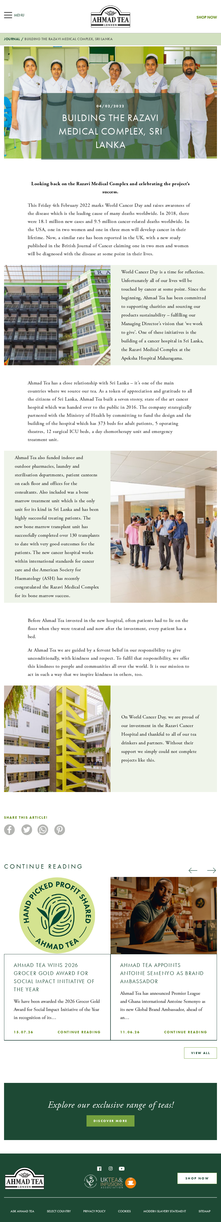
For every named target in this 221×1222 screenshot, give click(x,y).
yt (121, 1168)
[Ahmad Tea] (110, 16)
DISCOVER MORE (110, 1121)
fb (99, 1168)
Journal (12, 39)
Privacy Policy (94, 1211)
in (110, 1168)
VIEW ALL (200, 1053)
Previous (192, 870)
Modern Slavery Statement (164, 1211)
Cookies (124, 1211)
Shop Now (206, 17)
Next (211, 870)
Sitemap (204, 1211)
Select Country (59, 1211)
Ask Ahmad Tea (22, 1211)
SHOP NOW (197, 1178)
